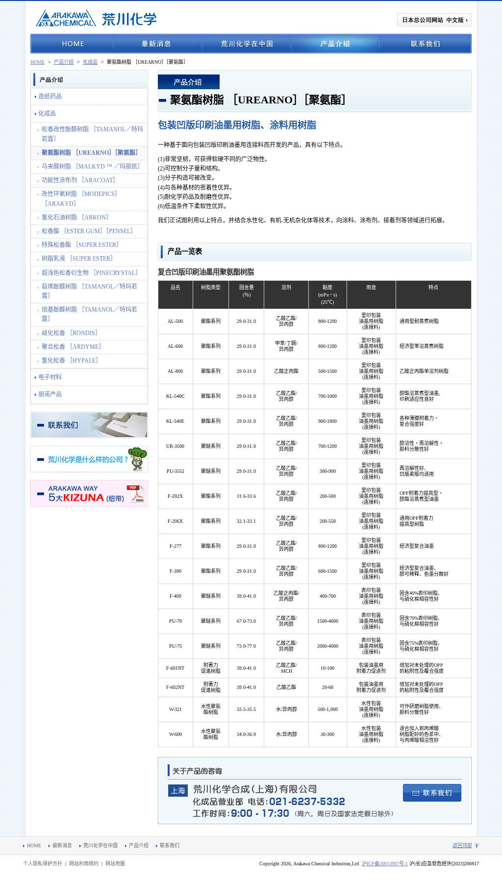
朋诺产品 (50, 394)
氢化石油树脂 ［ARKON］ (77, 217)
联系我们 (426, 43)
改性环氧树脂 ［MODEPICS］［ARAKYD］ (81, 199)
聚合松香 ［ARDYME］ (73, 346)
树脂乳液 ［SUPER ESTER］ (79, 258)
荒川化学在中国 (246, 43)
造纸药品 (50, 96)
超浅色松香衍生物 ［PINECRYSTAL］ (91, 272)
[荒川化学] (96, 17)
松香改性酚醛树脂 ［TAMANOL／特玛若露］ (92, 134)
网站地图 (115, 863)
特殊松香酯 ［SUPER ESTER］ (82, 245)
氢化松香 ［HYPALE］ (71, 360)
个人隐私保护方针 (42, 863)
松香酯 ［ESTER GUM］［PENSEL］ (89, 231)
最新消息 (158, 43)
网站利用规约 (84, 863)
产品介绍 (335, 43)
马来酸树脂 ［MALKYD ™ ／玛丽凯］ (92, 166)
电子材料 (50, 377)
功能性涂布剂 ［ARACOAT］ (80, 180)
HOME (72, 43)
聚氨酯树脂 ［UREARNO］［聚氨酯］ (91, 152)
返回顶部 (462, 845)
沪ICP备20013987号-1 (385, 863)
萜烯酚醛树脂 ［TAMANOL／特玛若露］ (89, 291)
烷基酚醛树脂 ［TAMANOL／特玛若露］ (89, 314)
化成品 (90, 62)
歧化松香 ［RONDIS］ (71, 333)
